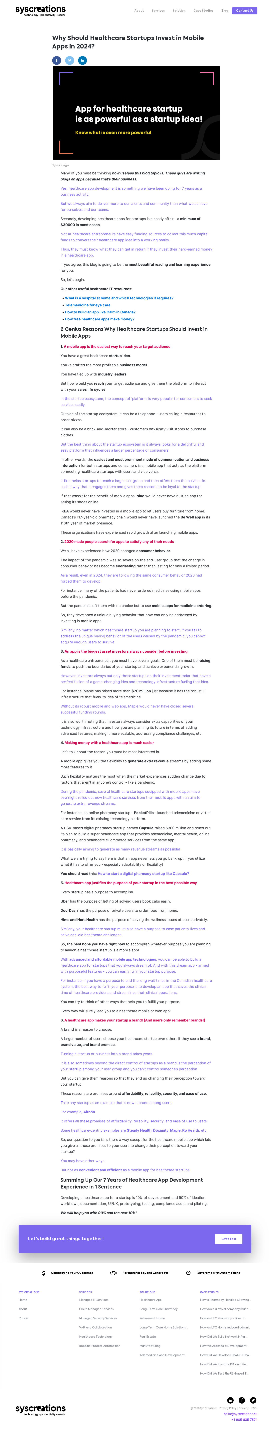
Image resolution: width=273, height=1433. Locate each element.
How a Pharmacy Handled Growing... (225, 1300)
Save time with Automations (218, 1273)
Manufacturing (149, 1346)
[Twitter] (69, 60)
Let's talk (228, 1239)
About (139, 10)
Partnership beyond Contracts (145, 1273)
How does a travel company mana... (225, 1309)
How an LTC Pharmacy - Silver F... (223, 1318)
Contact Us (244, 10)
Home (23, 1300)
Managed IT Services (94, 1300)
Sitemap (244, 1408)
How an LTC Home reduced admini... (225, 1327)
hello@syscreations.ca (240, 1414)
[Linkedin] (82, 60)
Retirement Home (152, 1318)
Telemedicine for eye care (88, 305)
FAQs (254, 1408)
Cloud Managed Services (96, 1309)
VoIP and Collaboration (95, 1327)
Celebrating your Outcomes (72, 1273)
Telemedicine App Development (162, 1355)
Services (158, 10)
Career (23, 1318)
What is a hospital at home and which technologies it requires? (119, 298)
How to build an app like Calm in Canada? (100, 312)
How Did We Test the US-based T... (224, 1373)
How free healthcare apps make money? (100, 319)
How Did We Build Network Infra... (223, 1336)
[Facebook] (56, 60)
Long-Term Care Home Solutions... (163, 1327)
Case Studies (203, 10)
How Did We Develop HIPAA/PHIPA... (225, 1355)
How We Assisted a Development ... (224, 1346)
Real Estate (147, 1336)
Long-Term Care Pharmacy (158, 1309)
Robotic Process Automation (100, 1346)
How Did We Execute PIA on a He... (224, 1364)
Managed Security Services (98, 1318)
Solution (179, 10)
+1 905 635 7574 (244, 1420)
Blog (224, 10)
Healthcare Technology (96, 1336)
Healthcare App (150, 1300)
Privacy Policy (227, 1408)
